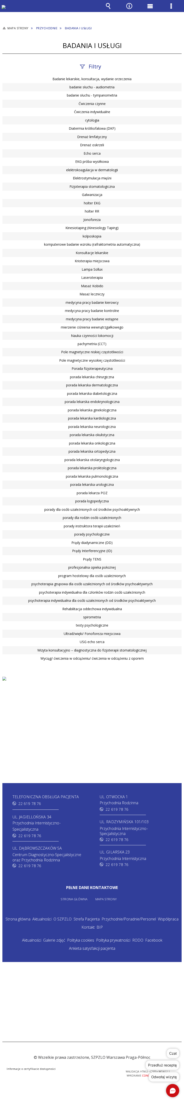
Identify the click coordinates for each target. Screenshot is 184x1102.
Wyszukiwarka (108, 9)
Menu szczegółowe (171, 9)
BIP (100, 927)
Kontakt (88, 927)
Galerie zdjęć (54, 940)
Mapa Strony (106, 899)
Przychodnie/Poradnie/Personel (129, 919)
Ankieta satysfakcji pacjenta (92, 948)
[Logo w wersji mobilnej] (7, 10)
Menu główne (150, 9)
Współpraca (168, 919)
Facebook (153, 940)
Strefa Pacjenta (87, 919)
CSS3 (86, 1072)
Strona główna (18, 919)
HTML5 (79, 1072)
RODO (137, 940)
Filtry (95, 66)
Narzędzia (129, 9)
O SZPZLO (62, 919)
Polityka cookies (80, 940)
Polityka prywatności (113, 940)
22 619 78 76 (29, 803)
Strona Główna (74, 899)
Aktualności (42, 919)
